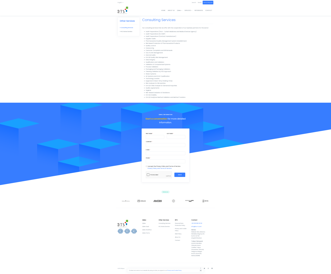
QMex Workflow (147, 230)
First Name (149, 133)
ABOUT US (171, 10)
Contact (177, 240)
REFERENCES (199, 10)
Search (194, 2)
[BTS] (124, 10)
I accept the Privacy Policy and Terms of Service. (164, 167)
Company (149, 141)
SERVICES (188, 10)
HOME (163, 10)
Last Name (170, 133)
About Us (177, 237)
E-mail (148, 150)
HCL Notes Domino (126, 31)
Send (180, 175)
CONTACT (208, 10)
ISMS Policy (178, 234)
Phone (148, 158)
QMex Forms (146, 233)
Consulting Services (126, 27)
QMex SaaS (145, 226)
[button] (120, 2)
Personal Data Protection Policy (180, 224)
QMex (179, 10)
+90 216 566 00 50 (196, 223)
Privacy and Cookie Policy (180, 230)
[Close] (201, 270)
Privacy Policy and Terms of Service (160, 168)
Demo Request (208, 2)
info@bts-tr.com (196, 226)
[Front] (128, 223)
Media (200, 2)
